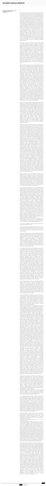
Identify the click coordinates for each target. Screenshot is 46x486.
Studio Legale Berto (14, 3)
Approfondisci (24, 484)
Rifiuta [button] (21, 484)
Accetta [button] (43, 483)
